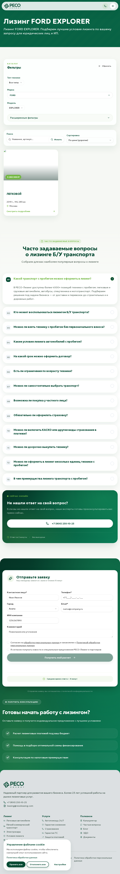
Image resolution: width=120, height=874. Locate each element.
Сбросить (106, 66)
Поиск (10, 134)
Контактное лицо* (17, 592)
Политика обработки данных (22, 857)
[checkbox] (8, 642)
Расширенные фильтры (24, 117)
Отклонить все (38, 864)
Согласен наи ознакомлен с (55, 644)
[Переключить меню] (113, 6)
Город (10, 604)
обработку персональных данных (42, 642)
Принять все (16, 864)
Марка (10, 90)
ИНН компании (14, 615)
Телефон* (66, 592)
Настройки (60, 864)
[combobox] (15, 82)
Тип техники (13, 78)
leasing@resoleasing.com (20, 806)
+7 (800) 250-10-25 (63, 523)
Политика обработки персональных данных (93, 859)
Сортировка (73, 135)
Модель (11, 103)
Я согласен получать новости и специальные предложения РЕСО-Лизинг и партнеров (56, 649)
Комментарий (14, 627)
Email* (64, 604)
